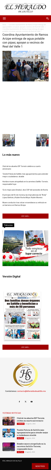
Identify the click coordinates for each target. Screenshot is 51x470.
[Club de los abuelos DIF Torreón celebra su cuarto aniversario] (8, 421)
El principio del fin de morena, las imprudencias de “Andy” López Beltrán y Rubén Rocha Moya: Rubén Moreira (24, 196)
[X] (25, 401)
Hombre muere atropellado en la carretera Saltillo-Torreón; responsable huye (25, 183)
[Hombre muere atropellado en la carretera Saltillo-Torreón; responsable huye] (8, 446)
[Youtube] (31, 401)
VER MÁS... (25, 216)
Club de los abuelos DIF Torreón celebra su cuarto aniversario (21, 167)
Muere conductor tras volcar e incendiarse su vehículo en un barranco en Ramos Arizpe (24, 204)
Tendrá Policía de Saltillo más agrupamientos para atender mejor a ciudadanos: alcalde (25, 175)
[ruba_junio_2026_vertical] (25, 265)
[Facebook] (19, 401)
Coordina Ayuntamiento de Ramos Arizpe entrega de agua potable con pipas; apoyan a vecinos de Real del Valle (24, 26)
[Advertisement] (25, 107)
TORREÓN (21, 424)
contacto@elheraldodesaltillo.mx (31, 391)
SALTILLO (20, 438)
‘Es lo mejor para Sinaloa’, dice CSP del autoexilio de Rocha (25, 190)
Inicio (4, 25)
